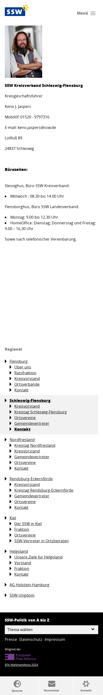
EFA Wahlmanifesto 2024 (21, 665)
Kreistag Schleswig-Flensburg (40, 412)
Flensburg (19, 361)
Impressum (55, 639)
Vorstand (22, 562)
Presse (11, 639)
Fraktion (21, 529)
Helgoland (19, 551)
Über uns (22, 367)
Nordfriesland (22, 439)
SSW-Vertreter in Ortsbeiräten (41, 540)
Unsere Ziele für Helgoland (38, 557)
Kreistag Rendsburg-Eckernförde (43, 490)
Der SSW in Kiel (28, 523)
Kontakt (21, 390)
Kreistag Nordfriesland (34, 445)
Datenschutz (30, 639)
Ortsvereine (25, 417)
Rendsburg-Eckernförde (31, 478)
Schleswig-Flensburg (30, 400)
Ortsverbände (27, 384)
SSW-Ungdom (22, 595)
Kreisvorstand (27, 378)
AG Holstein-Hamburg (29, 584)
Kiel (13, 518)
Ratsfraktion (25, 372)
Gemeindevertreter (31, 423)
